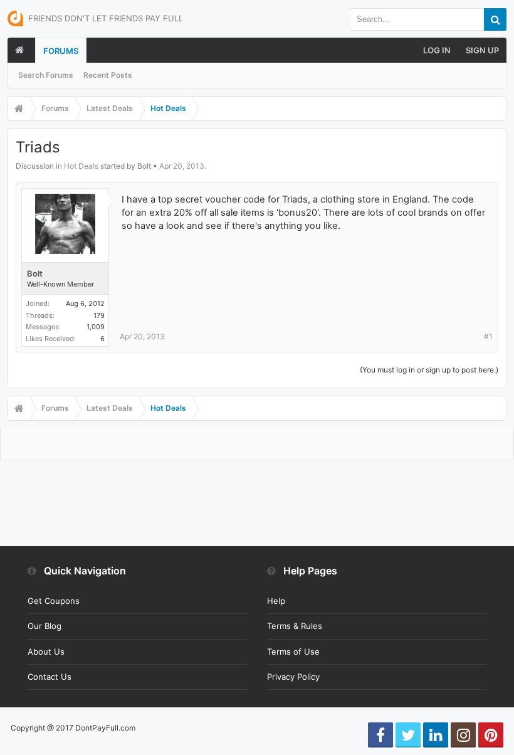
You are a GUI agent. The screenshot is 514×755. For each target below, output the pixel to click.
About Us (46, 652)
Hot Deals (81, 166)
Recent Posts (107, 75)
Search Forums (45, 75)
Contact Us (49, 677)
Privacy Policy (293, 677)
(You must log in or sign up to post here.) (429, 369)
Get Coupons (54, 601)
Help (276, 601)
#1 (488, 336)
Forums (60, 51)
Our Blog (44, 626)
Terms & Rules (294, 626)
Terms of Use (293, 652)
